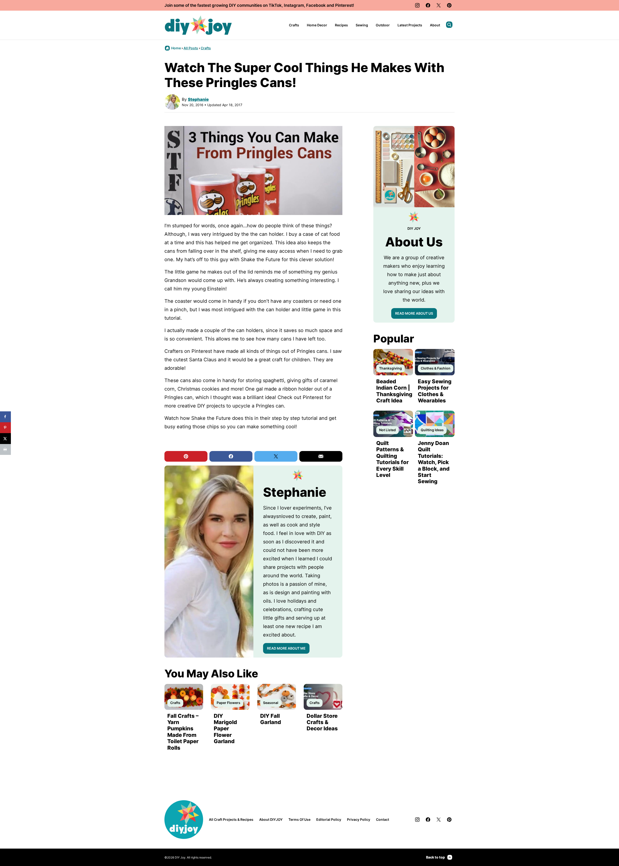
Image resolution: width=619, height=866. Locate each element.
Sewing (362, 25)
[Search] (449, 24)
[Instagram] (417, 5)
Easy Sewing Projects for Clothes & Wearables (434, 391)
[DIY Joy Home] (198, 25)
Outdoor (383, 25)
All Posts (191, 48)
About (435, 25)
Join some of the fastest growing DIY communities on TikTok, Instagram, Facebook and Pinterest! (259, 5)
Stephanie (198, 99)
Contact (382, 819)
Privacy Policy (358, 819)
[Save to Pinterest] (5, 427)
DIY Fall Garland (270, 719)
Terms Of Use (299, 819)
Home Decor (317, 25)
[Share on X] (5, 438)
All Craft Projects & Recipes (231, 819)
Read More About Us (414, 313)
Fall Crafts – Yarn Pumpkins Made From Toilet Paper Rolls (183, 732)
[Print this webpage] (5, 449)
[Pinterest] (449, 5)
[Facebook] (428, 5)
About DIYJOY (271, 819)
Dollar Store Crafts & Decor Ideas (322, 722)
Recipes (341, 25)
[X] (438, 5)
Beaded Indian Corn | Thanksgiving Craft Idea (394, 391)
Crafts (294, 25)
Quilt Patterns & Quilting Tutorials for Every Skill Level (392, 459)
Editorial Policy (328, 819)
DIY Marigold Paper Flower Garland (225, 729)
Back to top (435, 857)
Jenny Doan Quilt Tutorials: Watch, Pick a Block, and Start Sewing (434, 462)
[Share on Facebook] (5, 416)
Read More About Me (286, 648)
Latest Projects (410, 25)
